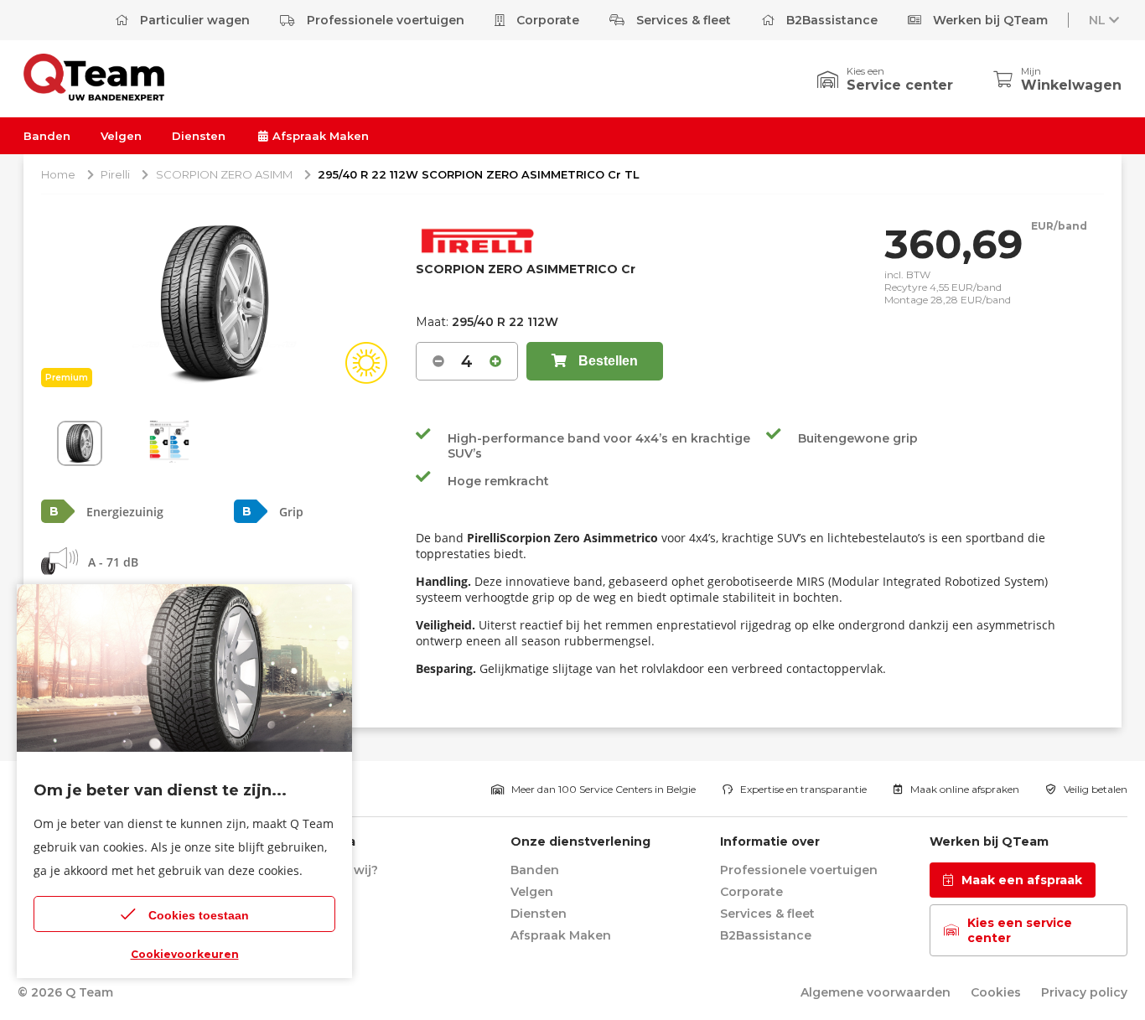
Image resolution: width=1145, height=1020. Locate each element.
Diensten (198, 135)
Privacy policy (1084, 992)
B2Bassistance (830, 20)
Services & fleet (682, 20)
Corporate (546, 20)
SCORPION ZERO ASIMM (224, 174)
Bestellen (606, 361)
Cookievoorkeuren (185, 954)
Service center (900, 85)
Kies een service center (1019, 930)
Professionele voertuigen (383, 20)
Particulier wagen (193, 20)
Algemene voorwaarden (875, 992)
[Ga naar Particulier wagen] (93, 96)
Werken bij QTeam (989, 20)
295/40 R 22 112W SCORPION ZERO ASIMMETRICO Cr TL (479, 174)
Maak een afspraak (1021, 880)
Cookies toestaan (198, 915)
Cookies (996, 992)
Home (58, 174)
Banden (46, 135)
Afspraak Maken (319, 135)
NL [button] (1097, 20)
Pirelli (115, 174)
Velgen (121, 135)
